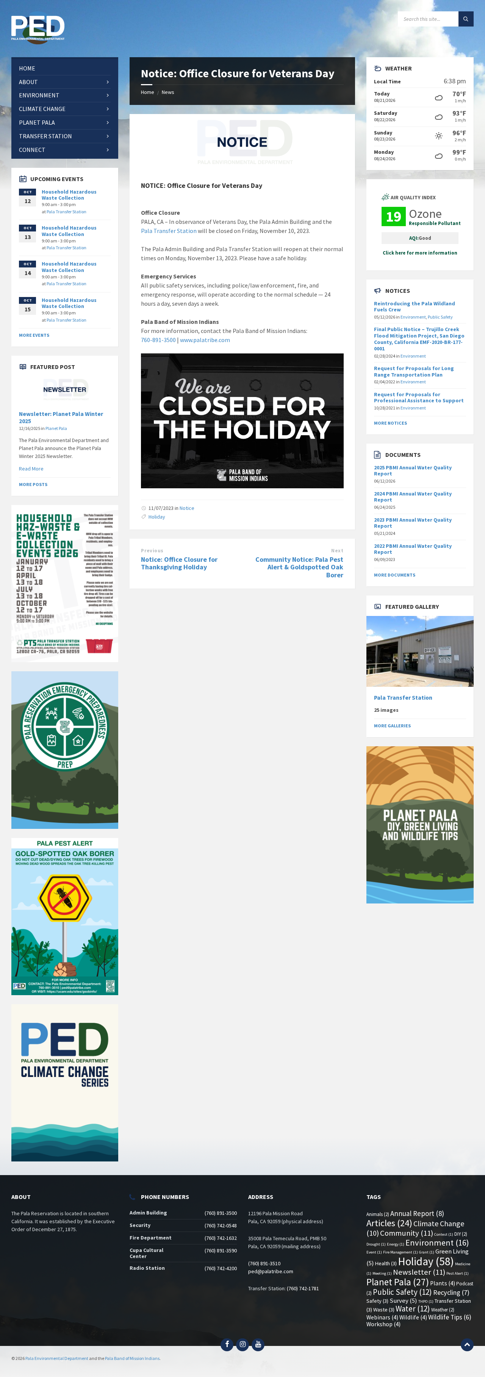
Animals (377, 1214)
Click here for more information (420, 253)
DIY (460, 1234)
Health (386, 1263)
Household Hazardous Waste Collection (69, 195)
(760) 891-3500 (221, 1213)
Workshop (383, 1324)
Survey (403, 1301)
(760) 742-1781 (303, 1288)
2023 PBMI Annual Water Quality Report (413, 523)
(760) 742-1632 (221, 1238)
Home (147, 92)
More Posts (33, 484)
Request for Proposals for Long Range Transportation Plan (414, 371)
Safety (377, 1300)
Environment (413, 317)
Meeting (382, 1273)
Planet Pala (56, 428)
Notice (187, 508)
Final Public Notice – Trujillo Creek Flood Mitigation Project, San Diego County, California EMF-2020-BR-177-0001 (419, 339)
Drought (376, 1244)
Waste (383, 1309)
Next (337, 550)
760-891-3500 (158, 340)
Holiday (157, 516)
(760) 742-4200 (221, 1268)
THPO (425, 1301)
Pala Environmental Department (56, 1358)
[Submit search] (466, 19)
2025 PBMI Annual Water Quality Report (413, 470)
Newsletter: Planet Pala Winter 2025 (61, 417)
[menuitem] (65, 68)
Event (374, 1252)
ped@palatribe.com (270, 1271)
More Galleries (392, 725)
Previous (152, 550)
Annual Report (417, 1213)
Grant (426, 1252)
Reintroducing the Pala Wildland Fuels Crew (414, 306)
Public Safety (440, 317)
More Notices (390, 423)
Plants (442, 1283)
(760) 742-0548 (221, 1225)
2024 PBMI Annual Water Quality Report (413, 496)
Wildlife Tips (449, 1317)
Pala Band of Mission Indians (132, 1358)
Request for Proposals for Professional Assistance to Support (419, 397)
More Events (34, 335)
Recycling (451, 1292)
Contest (443, 1234)
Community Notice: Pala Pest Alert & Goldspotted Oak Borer (299, 567)
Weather (442, 1310)
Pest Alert (457, 1273)
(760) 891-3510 (264, 1263)
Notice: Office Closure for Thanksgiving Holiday (179, 563)
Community (406, 1233)
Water (413, 1309)
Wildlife (413, 1317)
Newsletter (419, 1272)
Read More (31, 468)
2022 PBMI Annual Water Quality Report (413, 549)
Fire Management (400, 1252)
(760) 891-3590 (221, 1250)
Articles (389, 1223)
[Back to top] (467, 1344)
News (168, 92)
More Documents (394, 575)
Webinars (382, 1317)
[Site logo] (37, 42)
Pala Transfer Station (169, 230)
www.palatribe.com (205, 340)
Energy (395, 1244)
